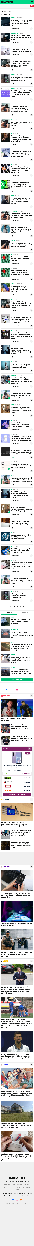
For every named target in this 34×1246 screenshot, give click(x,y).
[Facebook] (6, 690)
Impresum (10, 1193)
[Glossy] (28, 1187)
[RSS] (27, 690)
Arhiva (28, 1195)
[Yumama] (27, 1185)
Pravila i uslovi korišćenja (25, 1193)
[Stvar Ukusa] (6, 1187)
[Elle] (13, 1187)
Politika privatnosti (20, 1195)
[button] (15, 28)
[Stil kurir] (23, 1187)
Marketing (4, 1193)
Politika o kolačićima (9, 1195)
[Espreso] (17, 1190)
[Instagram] (17, 690)
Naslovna (3, 11)
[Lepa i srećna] (19, 1185)
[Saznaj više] (31, 695)
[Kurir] (13, 1185)
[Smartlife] (6, 2)
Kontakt (16, 1193)
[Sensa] (19, 1187)
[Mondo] (7, 1185)
